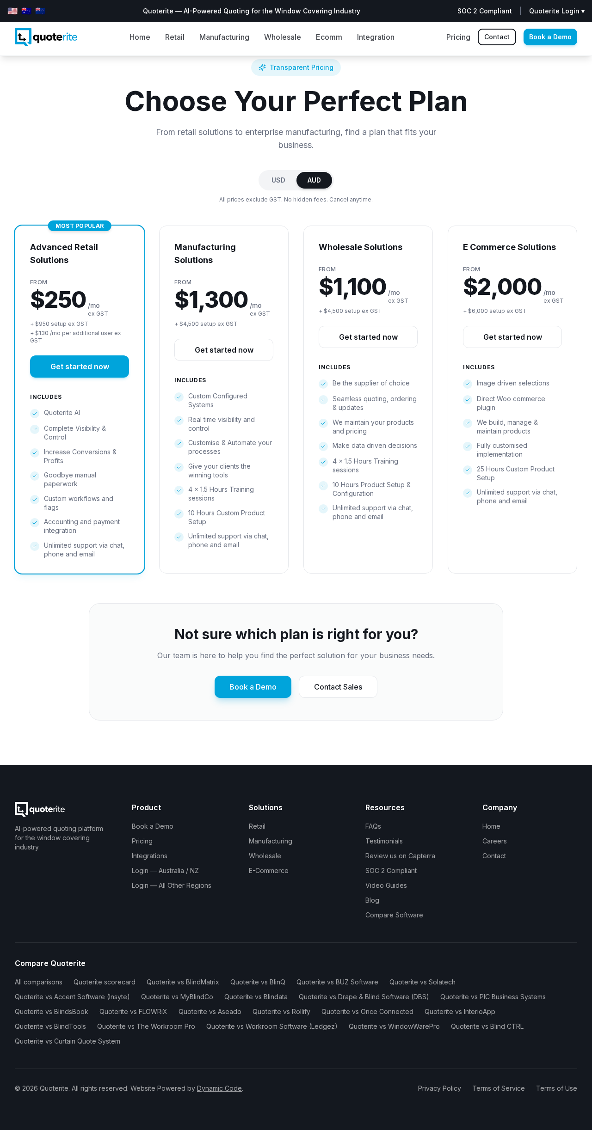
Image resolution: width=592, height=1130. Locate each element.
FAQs (373, 826)
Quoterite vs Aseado (210, 1011)
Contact (497, 37)
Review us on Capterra (400, 856)
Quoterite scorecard (105, 982)
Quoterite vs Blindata (256, 997)
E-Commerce (269, 870)
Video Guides (386, 885)
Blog (372, 900)
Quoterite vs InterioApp (460, 1011)
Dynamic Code (219, 1088)
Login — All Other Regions (171, 885)
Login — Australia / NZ (165, 870)
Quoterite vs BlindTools (50, 1026)
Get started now (79, 366)
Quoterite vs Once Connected (367, 1011)
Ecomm (329, 37)
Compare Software (394, 915)
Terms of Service (498, 1088)
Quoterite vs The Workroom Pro (146, 1026)
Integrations (149, 856)
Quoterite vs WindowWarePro (394, 1026)
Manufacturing (224, 37)
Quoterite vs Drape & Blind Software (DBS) (364, 997)
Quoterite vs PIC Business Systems (493, 997)
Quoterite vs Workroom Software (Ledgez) (272, 1026)
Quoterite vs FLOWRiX (133, 1011)
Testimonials (384, 841)
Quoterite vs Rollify (281, 1011)
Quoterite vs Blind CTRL (487, 1026)
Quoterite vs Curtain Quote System (67, 1041)
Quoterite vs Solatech (422, 982)
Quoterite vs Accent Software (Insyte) (72, 997)
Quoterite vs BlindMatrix (183, 982)
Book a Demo (550, 37)
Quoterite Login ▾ (557, 11)
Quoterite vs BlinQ (257, 982)
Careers (494, 841)
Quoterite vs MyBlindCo (177, 997)
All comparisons (38, 982)
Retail (175, 37)
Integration (376, 37)
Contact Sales (338, 686)
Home (140, 37)
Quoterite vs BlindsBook (51, 1011)
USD (278, 180)
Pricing (458, 37)
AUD (314, 180)
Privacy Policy (439, 1088)
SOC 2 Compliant (391, 870)
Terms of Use (556, 1088)
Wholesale (282, 37)
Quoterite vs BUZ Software (337, 982)
